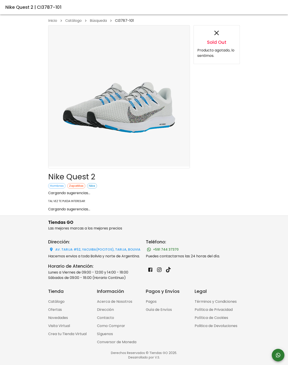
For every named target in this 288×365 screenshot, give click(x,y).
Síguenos (105, 333)
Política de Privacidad (214, 309)
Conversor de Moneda (116, 342)
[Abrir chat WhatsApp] (278, 355)
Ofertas (55, 309)
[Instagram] (159, 270)
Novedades (58, 317)
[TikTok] (168, 270)
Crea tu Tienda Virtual (67, 333)
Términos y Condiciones (216, 301)
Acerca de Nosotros (114, 301)
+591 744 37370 (166, 249)
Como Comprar (111, 325)
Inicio (52, 20)
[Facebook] (150, 270)
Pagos (151, 301)
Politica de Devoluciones (216, 325)
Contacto (105, 317)
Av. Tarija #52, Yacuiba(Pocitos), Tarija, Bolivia (97, 249)
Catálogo (73, 20)
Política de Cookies (211, 317)
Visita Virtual (59, 325)
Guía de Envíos (159, 309)
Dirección (105, 309)
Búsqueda (98, 20)
